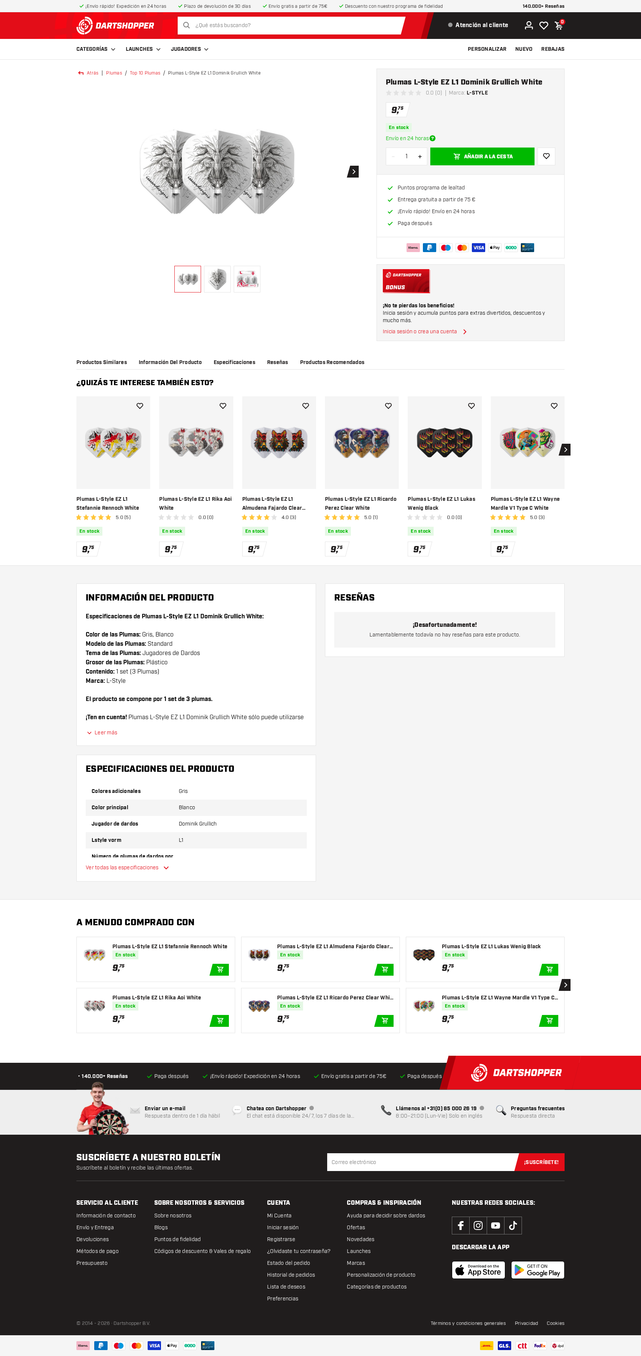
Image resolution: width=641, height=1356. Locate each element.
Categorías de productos (377, 1287)
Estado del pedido (288, 1263)
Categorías (92, 49)
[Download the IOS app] (478, 1270)
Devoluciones (92, 1239)
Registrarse (281, 1239)
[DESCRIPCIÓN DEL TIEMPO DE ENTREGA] (432, 138)
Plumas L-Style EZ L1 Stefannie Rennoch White (107, 504)
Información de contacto (106, 1216)
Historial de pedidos (291, 1275)
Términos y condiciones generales (468, 1323)
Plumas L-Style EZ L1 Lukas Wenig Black (441, 504)
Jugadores (186, 49)
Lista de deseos (286, 1287)
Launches (139, 49)
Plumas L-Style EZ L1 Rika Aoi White (195, 504)
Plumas (114, 73)
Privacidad (526, 1323)
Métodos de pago (97, 1251)
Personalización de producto (381, 1275)
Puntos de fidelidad (177, 1239)
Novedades (360, 1239)
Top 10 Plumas (145, 73)
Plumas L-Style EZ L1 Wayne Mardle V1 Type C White (525, 504)
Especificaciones (234, 362)
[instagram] (478, 1225)
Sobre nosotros (173, 1216)
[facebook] (461, 1225)
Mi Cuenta (279, 1216)
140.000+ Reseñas (544, 6)
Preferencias (282, 1299)
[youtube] (495, 1225)
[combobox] (293, 25)
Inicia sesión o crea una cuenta (420, 331)
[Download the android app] (538, 1270)
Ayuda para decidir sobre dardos (386, 1216)
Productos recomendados (332, 362)
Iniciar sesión (283, 1227)
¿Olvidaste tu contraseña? (299, 1251)
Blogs (161, 1227)
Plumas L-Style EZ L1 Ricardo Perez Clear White (361, 504)
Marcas (356, 1263)
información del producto (170, 362)
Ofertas (356, 1227)
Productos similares (101, 362)
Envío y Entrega (95, 1227)
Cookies (556, 1323)
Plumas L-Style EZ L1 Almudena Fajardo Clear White (272, 504)
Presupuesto (92, 1263)
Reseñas (277, 362)
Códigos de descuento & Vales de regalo (202, 1251)
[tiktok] (513, 1225)
